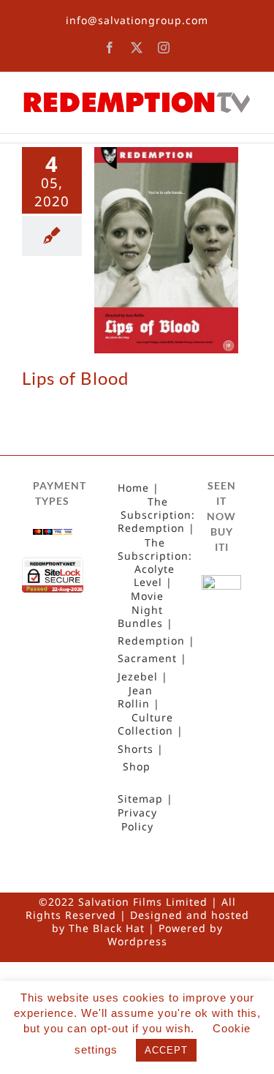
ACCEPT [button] (166, 1050)
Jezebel (138, 676)
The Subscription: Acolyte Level (155, 563)
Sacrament (147, 658)
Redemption (151, 640)
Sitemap (140, 799)
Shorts (135, 749)
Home (133, 488)
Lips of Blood (75, 377)
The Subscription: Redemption (157, 515)
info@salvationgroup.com (137, 20)
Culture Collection (145, 724)
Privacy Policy (137, 819)
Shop (137, 766)
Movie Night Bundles (141, 609)
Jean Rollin (135, 697)
